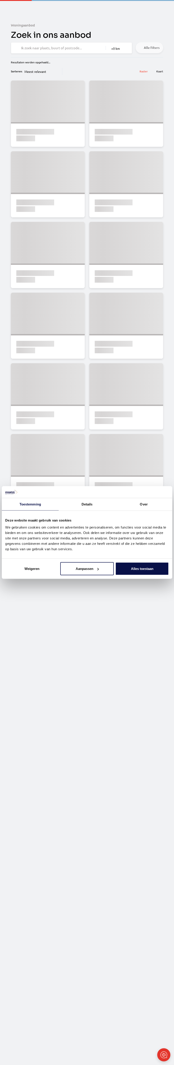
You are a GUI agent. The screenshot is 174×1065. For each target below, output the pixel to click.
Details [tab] (87, 504)
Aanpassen (84, 569)
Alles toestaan (142, 569)
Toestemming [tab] (30, 504)
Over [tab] (143, 504)
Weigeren (31, 569)
